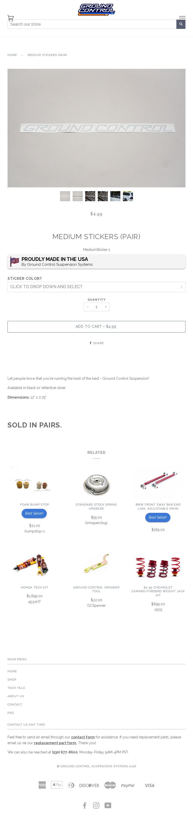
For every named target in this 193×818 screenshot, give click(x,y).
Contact (15, 704)
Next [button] (176, 128)
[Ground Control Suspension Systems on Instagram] (96, 807)
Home (12, 55)
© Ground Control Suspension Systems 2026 (96, 766)
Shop (12, 679)
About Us (16, 696)
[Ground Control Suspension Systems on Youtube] (108, 807)
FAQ (11, 713)
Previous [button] (16, 128)
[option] (96, 128)
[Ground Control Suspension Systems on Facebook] (84, 807)
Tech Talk (16, 688)
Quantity (97, 299)
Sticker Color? (25, 279)
